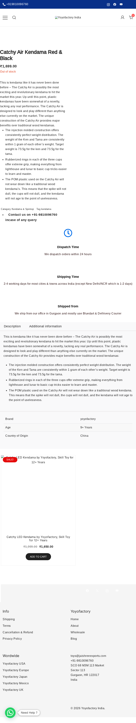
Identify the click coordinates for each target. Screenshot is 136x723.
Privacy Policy (12, 638)
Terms (7, 625)
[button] (10, 712)
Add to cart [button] (38, 556)
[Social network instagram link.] (108, 4)
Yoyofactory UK (13, 689)
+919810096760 (17, 4)
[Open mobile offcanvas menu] (5, 17)
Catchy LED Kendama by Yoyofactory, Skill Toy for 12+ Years (38, 538)
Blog (74, 638)
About (75, 625)
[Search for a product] (14, 17)
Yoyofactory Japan (15, 676)
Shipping (9, 619)
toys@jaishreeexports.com (88, 655)
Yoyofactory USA (14, 663)
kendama (46, 209)
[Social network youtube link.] (121, 4)
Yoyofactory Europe (16, 670)
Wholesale (78, 632)
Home (75, 619)
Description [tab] (12, 326)
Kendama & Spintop (23, 209)
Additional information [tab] (45, 326)
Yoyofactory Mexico (16, 683)
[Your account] (122, 17)
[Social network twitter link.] (97, 590)
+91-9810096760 (82, 660)
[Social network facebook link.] (114, 4)
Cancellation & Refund (18, 632)
